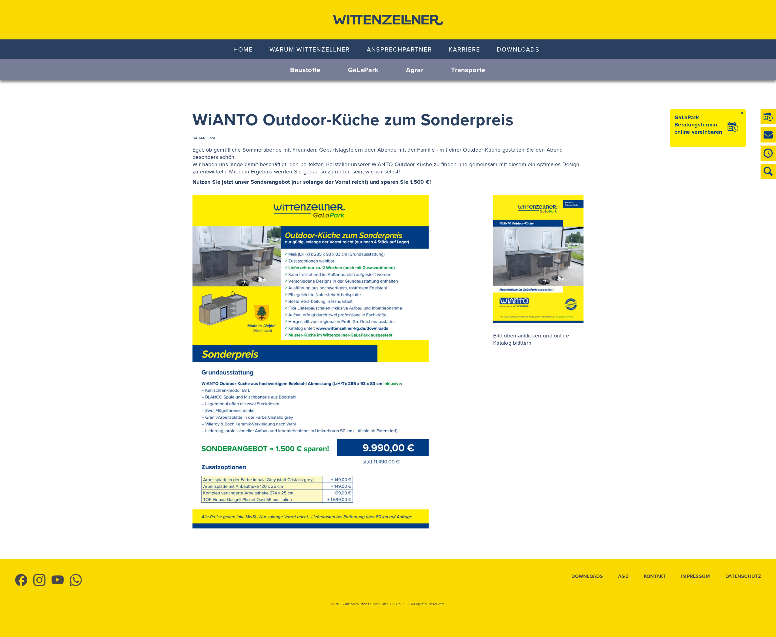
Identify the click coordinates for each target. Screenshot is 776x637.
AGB (623, 576)
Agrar (414, 70)
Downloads (518, 49)
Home (243, 49)
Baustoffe (305, 70)
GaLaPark (363, 70)
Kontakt (655, 576)
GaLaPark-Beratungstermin (695, 121)
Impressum (695, 576)
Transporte (468, 70)
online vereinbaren (698, 132)
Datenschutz (743, 576)
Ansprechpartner (399, 49)
